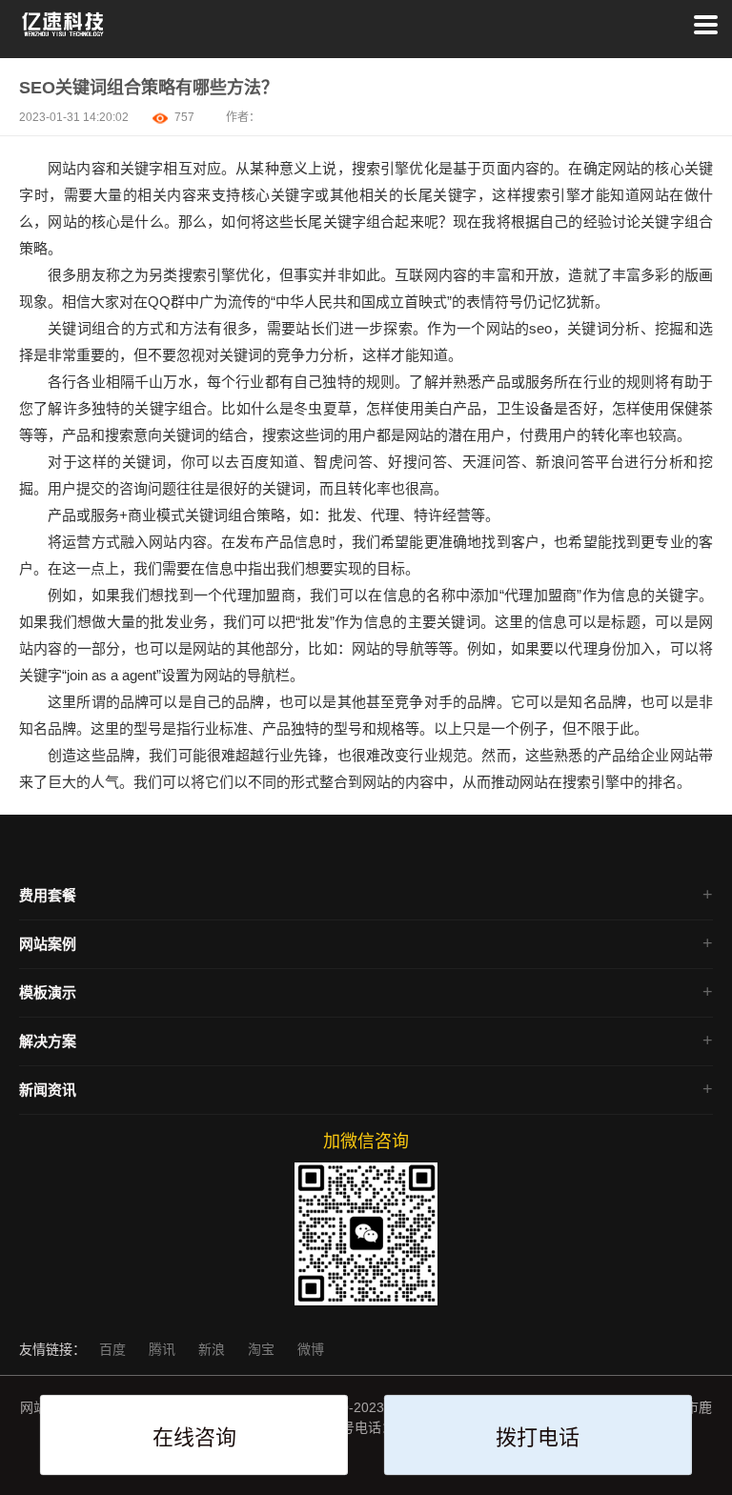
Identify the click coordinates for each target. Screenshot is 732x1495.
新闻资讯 (47, 1089)
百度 (114, 1349)
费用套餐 (47, 895)
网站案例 (47, 944)
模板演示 (47, 992)
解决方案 (47, 1041)
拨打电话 (538, 1437)
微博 (310, 1349)
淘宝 (263, 1349)
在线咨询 (194, 1437)
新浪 (213, 1349)
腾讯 (164, 1349)
